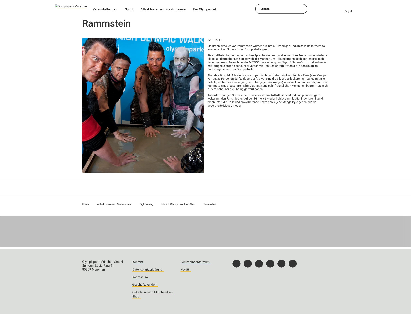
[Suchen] (302, 9)
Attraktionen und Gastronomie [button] (163, 9)
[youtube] (293, 264)
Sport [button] (129, 9)
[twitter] (270, 264)
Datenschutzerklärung (147, 269)
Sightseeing (146, 204)
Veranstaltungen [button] (105, 9)
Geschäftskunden (144, 284)
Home (85, 204)
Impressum (140, 277)
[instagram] (248, 264)
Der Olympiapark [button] (205, 9)
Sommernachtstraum (195, 262)
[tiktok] (259, 264)
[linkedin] (281, 264)
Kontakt (137, 262)
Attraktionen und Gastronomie (114, 204)
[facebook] (236, 264)
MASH (184, 269)
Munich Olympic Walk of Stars (178, 204)
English (349, 11)
